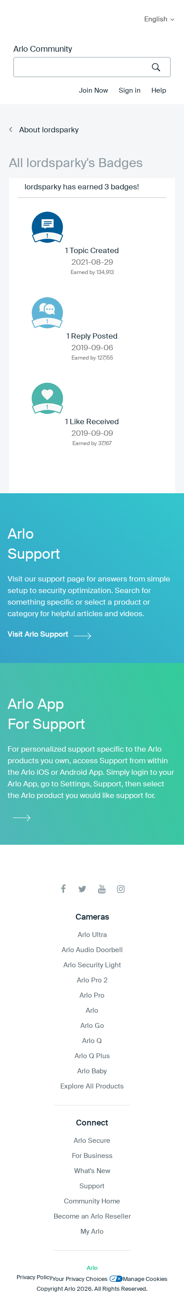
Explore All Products (92, 1086)
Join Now (93, 90)
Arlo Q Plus (92, 1056)
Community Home (92, 1201)
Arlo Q (92, 1041)
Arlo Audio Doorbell (92, 950)
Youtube (101, 889)
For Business (92, 1156)
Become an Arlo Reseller (92, 1216)
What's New (92, 1171)
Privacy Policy (34, 1277)
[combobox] (92, 67)
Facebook (63, 889)
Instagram (120, 889)
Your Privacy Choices (80, 1279)
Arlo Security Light (92, 965)
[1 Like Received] (47, 398)
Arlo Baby (92, 1071)
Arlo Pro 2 (92, 980)
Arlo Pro (92, 995)
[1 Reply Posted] (47, 313)
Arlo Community (42, 49)
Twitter (82, 889)
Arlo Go (92, 1026)
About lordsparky (49, 130)
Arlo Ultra (92, 935)
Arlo (92, 1010)
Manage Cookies (145, 1279)
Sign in (130, 90)
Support (92, 1186)
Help (158, 90)
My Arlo (13, 5)
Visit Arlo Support (38, 634)
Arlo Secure (92, 1140)
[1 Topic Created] (47, 227)
